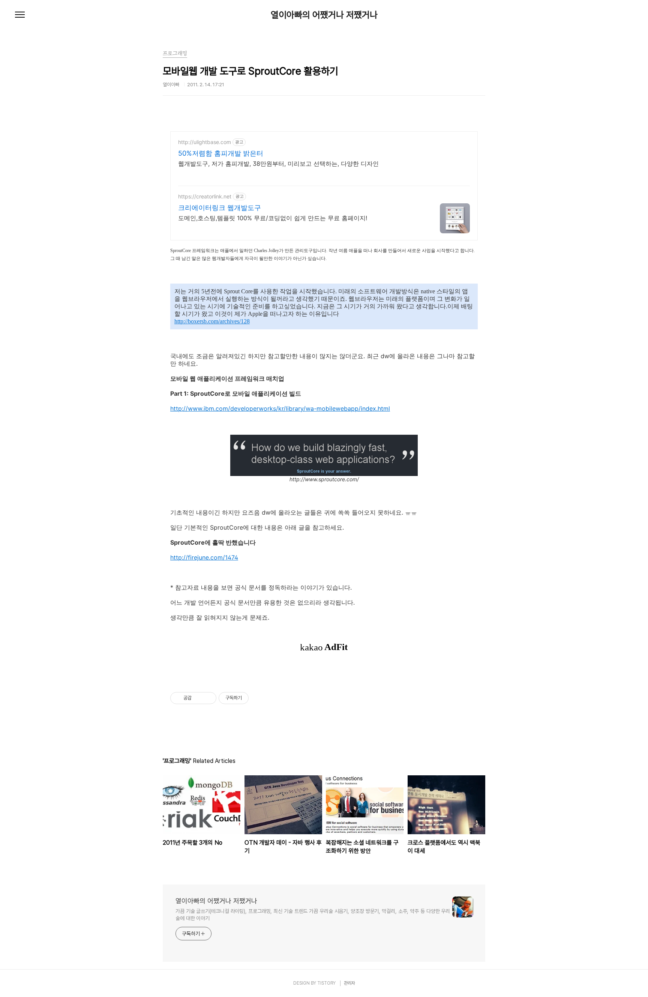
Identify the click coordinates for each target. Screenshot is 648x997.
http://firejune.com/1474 (204, 557)
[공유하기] (198, 698)
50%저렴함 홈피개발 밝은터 (220, 153)
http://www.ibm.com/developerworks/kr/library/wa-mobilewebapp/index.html (280, 408)
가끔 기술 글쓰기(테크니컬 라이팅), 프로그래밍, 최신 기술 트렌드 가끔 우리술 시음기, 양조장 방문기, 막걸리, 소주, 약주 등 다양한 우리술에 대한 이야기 (313, 914)
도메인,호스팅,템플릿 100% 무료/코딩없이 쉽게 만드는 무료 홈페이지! (272, 218)
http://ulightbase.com (204, 142)
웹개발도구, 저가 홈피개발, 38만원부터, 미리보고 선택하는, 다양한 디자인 (278, 163)
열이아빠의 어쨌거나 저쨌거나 (324, 15)
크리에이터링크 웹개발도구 (219, 208)
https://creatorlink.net (204, 196)
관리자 (349, 983)
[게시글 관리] (208, 698)
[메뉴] (19, 15)
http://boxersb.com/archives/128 (212, 321)
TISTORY (326, 983)
